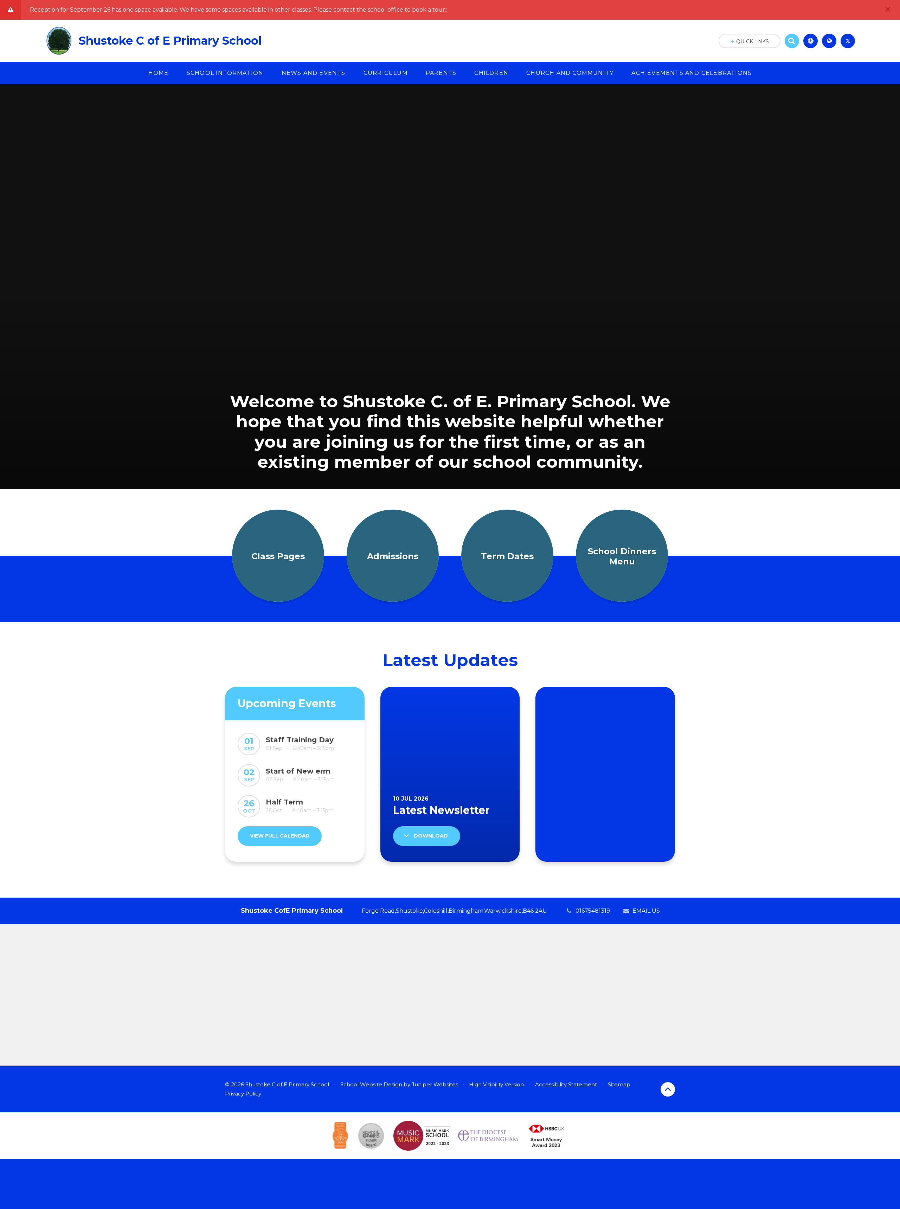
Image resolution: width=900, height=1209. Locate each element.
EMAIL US (646, 910)
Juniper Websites (435, 1084)
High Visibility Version (496, 1084)
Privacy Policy (243, 1093)
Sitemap (619, 1084)
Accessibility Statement (566, 1084)
